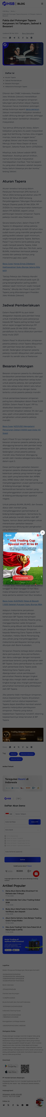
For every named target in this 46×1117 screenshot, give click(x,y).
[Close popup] (42, 532)
